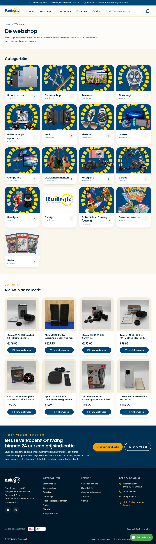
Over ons (81, 10)
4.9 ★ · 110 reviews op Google (133, 503)
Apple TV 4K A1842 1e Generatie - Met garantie (58, 398)
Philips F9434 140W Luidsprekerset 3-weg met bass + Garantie (59, 338)
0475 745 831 (129, 491)
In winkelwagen (23, 350)
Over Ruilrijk (87, 488)
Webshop (45, 10)
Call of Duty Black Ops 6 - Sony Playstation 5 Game (20, 398)
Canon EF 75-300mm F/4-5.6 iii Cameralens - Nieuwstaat (21, 338)
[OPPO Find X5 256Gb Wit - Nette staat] (134, 376)
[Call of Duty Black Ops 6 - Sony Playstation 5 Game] (22, 376)
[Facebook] (8, 510)
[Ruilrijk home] (12, 11)
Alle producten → (52, 513)
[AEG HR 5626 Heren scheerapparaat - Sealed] (97, 376)
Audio (46, 505)
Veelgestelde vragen (91, 492)
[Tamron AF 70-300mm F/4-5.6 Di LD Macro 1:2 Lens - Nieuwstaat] (134, 314)
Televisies (48, 492)
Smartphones (49, 483)
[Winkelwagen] (147, 11)
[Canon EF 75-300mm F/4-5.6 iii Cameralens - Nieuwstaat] (22, 314)
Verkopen (65, 10)
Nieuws (84, 500)
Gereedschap (49, 488)
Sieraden (47, 509)
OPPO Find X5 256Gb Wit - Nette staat (133, 398)
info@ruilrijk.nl (129, 496)
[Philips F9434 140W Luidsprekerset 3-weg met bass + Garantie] (59, 314)
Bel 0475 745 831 (137, 446)
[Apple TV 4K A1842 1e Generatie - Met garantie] (59, 376)
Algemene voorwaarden (100, 539)
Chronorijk (48, 496)
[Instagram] (16, 510)
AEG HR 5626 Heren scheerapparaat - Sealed (96, 398)
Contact (97, 10)
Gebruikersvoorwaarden (123, 539)
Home (30, 10)
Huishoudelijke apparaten (55, 500)
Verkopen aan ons (89, 483)
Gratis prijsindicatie (108, 446)
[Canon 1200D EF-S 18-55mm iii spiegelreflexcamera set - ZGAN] (97, 314)
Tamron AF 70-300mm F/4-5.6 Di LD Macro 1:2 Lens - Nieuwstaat (132, 338)
